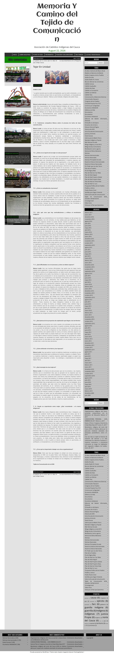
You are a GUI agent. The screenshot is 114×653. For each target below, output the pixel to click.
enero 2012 (88, 341)
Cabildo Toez (88, 95)
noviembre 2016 (89, 219)
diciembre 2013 (89, 291)
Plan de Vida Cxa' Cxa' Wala (93, 173)
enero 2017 (88, 215)
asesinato (87, 598)
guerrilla (90, 610)
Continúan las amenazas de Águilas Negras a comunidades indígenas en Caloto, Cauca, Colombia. (17, 220)
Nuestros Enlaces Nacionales (93, 164)
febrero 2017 (88, 212)
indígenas (92, 613)
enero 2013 (88, 315)
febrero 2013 (88, 313)
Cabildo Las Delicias (90, 92)
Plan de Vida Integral (91, 175)
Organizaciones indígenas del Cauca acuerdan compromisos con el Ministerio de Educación (17, 78)
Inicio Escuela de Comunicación (94, 131)
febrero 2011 (88, 365)
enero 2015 (88, 262)
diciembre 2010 (89, 369)
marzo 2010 (88, 389)
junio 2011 (88, 356)
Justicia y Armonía (90, 134)
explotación (88, 604)
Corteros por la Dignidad (92, 106)
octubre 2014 (89, 269)
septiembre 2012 (90, 323)
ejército (102, 600)
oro (101, 621)
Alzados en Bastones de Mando (94, 73)
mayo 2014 (88, 280)
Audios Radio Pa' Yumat (92, 79)
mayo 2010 (88, 384)
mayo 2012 (88, 332)
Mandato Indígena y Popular (93, 140)
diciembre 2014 (89, 265)
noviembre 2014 (89, 267)
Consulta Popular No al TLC (93, 103)
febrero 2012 (88, 339)
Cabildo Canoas (89, 84)
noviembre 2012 (89, 319)
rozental (92, 623)
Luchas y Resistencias (93, 54)
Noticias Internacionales (92, 155)
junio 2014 (88, 278)
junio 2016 (88, 225)
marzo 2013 (88, 310)
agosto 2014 (88, 273)
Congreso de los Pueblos (92, 101)
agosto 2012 (88, 326)
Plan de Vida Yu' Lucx (91, 184)
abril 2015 (88, 256)
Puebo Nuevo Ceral (90, 190)
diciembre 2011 (89, 343)
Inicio (15, 54)
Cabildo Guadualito (90, 86)
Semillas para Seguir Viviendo (93, 192)
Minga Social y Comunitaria (93, 147)
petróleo (87, 623)
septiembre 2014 (90, 271)
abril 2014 (88, 282)
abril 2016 (88, 230)
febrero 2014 (88, 286)
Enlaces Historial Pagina (92, 127)
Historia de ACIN (89, 129)
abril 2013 (88, 308)
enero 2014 (88, 289)
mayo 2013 (88, 306)
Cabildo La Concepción (91, 90)
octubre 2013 (89, 295)
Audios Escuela (89, 77)
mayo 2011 (88, 358)
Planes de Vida (38, 54)
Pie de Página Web (90, 170)
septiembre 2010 (90, 376)
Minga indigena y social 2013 (93, 144)
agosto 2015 (88, 247)
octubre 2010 (89, 373)
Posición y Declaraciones (64, 54)
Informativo (49, 54)
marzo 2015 (88, 258)
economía (93, 601)
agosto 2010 (88, 378)
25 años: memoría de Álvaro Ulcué (95, 71)
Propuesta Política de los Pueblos (94, 186)
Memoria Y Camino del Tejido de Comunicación (57, 23)
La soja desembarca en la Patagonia (70, 60)
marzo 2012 (88, 336)
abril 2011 (88, 360)
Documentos (89, 112)
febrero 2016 (88, 234)
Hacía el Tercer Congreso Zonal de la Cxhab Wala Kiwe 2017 (17, 120)
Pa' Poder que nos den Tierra (93, 166)
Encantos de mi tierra (91, 125)
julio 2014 (88, 276)
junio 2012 (88, 330)
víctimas (93, 625)
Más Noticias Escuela (91, 142)
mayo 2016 (88, 228)
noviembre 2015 (89, 241)
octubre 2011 (89, 347)
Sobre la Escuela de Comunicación (95, 194)
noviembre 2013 (89, 293)
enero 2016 (88, 236)
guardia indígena (96, 607)
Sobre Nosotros (25, 54)
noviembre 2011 (89, 345)
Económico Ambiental (91, 116)
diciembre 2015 (89, 239)
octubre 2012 (89, 321)
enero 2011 (88, 367)
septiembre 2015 (90, 245)
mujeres (98, 617)
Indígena (102, 610)
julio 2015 (88, 249)
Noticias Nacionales (90, 157)
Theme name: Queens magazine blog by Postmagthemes (66, 652)
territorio (100, 623)
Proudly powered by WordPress (39, 652)
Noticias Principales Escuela (93, 160)
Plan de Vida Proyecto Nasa (93, 179)
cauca (95, 597)
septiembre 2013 (90, 297)
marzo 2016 (88, 232)
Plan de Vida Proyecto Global (93, 177)
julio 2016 (88, 223)
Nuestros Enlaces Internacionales (94, 162)
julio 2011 (88, 354)
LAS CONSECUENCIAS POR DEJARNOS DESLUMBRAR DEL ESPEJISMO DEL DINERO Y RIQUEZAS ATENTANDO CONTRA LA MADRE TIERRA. (17, 183)
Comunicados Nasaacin (11, 134)
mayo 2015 (88, 254)
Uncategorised (89, 201)
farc (95, 604)
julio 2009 (88, 395)
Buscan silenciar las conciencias (94, 82)
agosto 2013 (88, 299)
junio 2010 (88, 382)
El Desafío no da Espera (92, 123)
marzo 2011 (88, 363)
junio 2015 (88, 252)
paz (106, 621)
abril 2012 (88, 334)
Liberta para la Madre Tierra (93, 138)
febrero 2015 (88, 260)
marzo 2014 (88, 284)
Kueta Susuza (38, 85)
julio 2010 (88, 380)
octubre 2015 (89, 243)
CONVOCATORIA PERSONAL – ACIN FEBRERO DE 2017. (17, 104)
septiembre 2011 (90, 350)
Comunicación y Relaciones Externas (95, 97)
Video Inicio (88, 203)
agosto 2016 (88, 221)
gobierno (104, 604)
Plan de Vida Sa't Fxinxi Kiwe (93, 181)
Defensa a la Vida (90, 110)
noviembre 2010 (89, 371)
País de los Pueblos (90, 168)
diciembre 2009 (89, 393)
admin (15, 81)
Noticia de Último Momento (13, 74)
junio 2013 (88, 304)
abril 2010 (88, 386)
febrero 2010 (88, 391)
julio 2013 (88, 302)
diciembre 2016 (89, 217)
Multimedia (79, 54)
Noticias (87, 153)
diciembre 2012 (89, 317)
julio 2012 (88, 328)
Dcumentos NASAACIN (91, 108)
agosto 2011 (88, 352)
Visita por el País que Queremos (94, 205)
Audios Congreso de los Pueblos (94, 75)
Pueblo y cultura (89, 188)
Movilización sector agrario (93, 149)
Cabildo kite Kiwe (90, 88)
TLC (88, 625)
